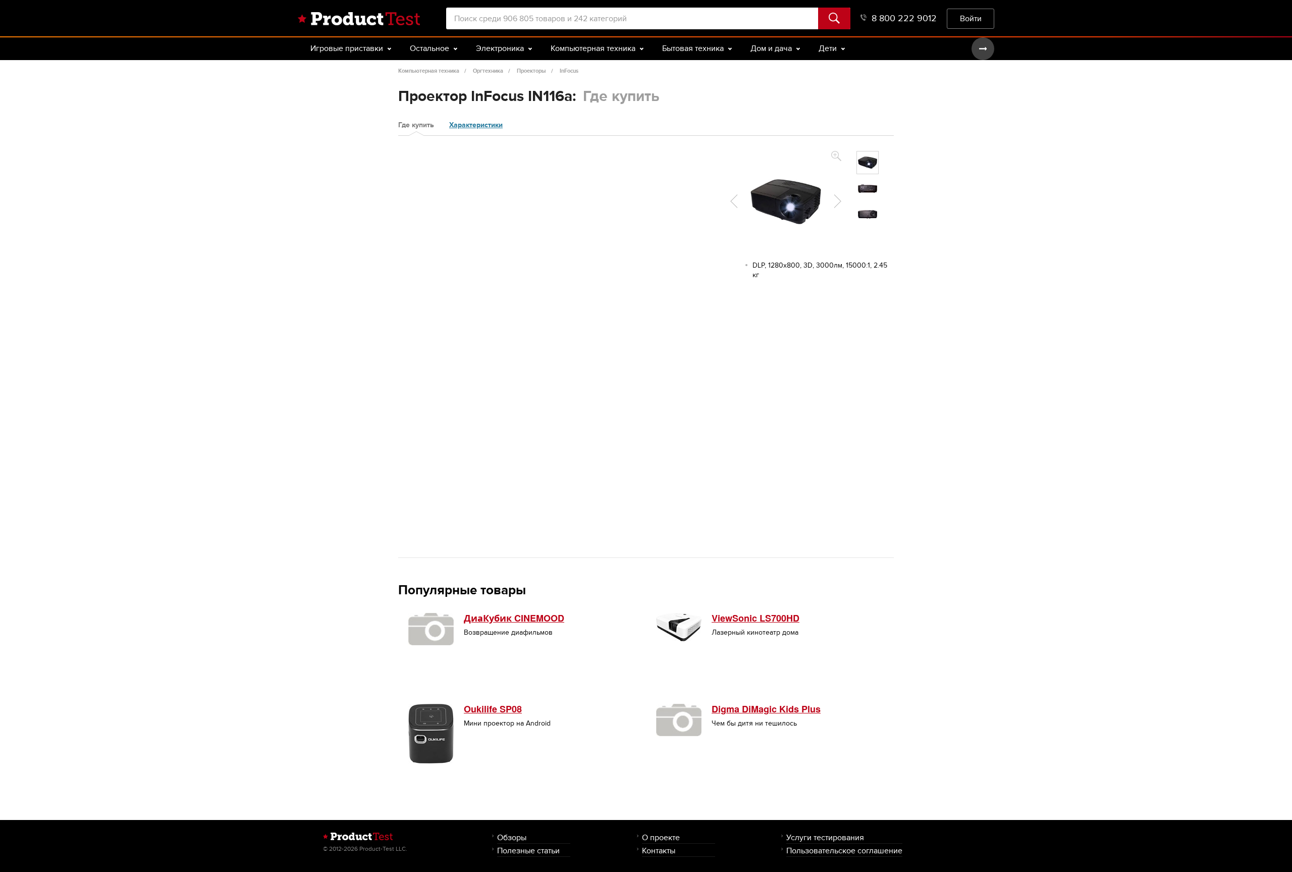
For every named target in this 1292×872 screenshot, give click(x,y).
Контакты (658, 850)
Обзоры (511, 837)
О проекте (661, 837)
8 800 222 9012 (904, 18)
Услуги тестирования (825, 837)
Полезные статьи (528, 850)
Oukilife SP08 (493, 708)
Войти (971, 18)
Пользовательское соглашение (844, 850)
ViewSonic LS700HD (755, 618)
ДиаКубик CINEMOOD (514, 618)
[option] (867, 162)
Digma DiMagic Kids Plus (766, 708)
